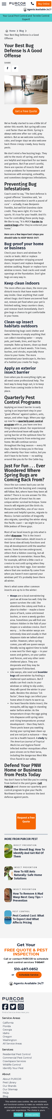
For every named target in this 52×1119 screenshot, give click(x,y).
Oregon (7, 1036)
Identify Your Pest (13, 1068)
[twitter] (13, 1008)
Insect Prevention (25, 845)
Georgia (7, 1029)
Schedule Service (28, 975)
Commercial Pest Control (17, 1057)
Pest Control (21, 911)
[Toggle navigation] (4, 4)
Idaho (6, 1033)
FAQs (6, 1093)
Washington (10, 1040)
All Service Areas (12, 1043)
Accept (18, 1115)
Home (12, 30)
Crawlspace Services (14, 1061)
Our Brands (9, 1086)
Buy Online (44, 3)
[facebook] (5, 1008)
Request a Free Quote (26, 819)
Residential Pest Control (17, 1054)
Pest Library (9, 1082)
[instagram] (20, 1008)
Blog (21, 30)
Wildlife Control (12, 1064)
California (8, 1022)
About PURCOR (12, 1079)
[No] (48, 1108)
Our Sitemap (10, 1089)
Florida (7, 1026)
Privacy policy (32, 1115)
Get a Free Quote (26, 111)
